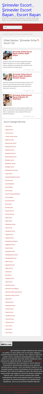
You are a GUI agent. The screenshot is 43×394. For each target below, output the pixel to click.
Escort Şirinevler (10, 200)
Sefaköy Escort (9, 278)
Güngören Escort (10, 231)
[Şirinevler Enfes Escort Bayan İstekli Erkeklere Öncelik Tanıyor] (7, 80)
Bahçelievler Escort (10, 143)
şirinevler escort (22, 388)
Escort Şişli (8, 204)
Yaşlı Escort (8, 329)
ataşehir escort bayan (21, 390)
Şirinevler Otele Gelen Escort (13, 292)
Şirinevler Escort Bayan (12, 288)
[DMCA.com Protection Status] (6, 346)
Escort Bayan (9, 187)
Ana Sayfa (5, 34)
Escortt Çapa (9, 207)
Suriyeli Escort (9, 309)
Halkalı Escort (9, 234)
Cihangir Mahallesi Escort (12, 177)
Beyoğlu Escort (9, 167)
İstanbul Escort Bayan (11, 241)
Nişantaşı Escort (10, 265)
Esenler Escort (9, 211)
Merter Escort (9, 261)
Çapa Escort (8, 173)
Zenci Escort (8, 332)
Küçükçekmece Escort (11, 255)
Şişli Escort (8, 299)
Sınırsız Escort (9, 302)
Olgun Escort (9, 268)
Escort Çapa (8, 190)
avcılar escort (10, 390)
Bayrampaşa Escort (10, 157)
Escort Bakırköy (9, 184)
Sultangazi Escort (10, 305)
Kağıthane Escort (10, 244)
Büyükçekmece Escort (11, 170)
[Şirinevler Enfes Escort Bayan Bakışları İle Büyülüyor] (7, 105)
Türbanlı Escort (9, 322)
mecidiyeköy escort (11, 388)
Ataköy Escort (9, 129)
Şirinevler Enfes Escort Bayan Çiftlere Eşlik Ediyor (22, 53)
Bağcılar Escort (9, 140)
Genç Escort (8, 228)
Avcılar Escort (9, 133)
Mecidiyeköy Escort (10, 258)
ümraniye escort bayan (21, 392)
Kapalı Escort (9, 248)
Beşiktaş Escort (9, 160)
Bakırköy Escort (9, 150)
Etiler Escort (8, 217)
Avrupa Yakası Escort (11, 136)
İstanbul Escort (9, 238)
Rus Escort (8, 275)
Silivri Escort (8, 282)
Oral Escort (8, 271)
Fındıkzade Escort (10, 224)
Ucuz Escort (8, 326)
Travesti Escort (9, 319)
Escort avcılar (9, 180)
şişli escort (23, 386)
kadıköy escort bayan (34, 390)
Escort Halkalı (9, 197)
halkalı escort (15, 386)
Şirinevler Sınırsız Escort (12, 295)
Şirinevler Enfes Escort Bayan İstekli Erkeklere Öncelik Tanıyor (22, 76)
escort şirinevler (37, 361)
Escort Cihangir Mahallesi (12, 194)
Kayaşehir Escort (10, 251)
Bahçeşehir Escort (10, 146)
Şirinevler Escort (10, 285)
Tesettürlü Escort (10, 315)
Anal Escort (8, 126)
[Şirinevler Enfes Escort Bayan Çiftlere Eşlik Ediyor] (7, 59)
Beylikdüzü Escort (10, 163)
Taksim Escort (9, 312)
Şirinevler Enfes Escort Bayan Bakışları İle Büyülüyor (22, 97)
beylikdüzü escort (5, 386)
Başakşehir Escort (10, 153)
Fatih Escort (8, 221)
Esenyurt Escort (9, 214)
